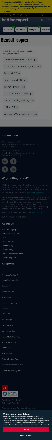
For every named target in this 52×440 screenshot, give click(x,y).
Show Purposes (26, 435)
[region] (26, 425)
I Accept (26, 429)
